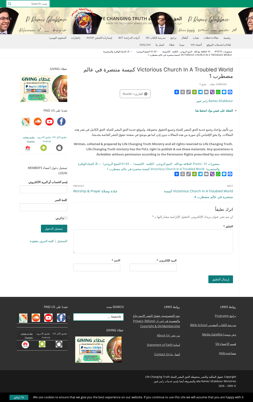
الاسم (116, 260)
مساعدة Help (227, 353)
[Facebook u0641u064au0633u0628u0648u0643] (244, 4)
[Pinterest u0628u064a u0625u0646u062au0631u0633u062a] (204, 4)
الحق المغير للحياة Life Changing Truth (139, 18)
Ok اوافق (19, 397)
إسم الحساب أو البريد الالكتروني (47, 182)
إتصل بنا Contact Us (167, 354)
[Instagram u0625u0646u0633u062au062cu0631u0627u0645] (217, 4)
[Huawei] (184, 4)
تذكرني (60, 218)
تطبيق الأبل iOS (59, 137)
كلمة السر (61, 200)
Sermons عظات (218, 84)
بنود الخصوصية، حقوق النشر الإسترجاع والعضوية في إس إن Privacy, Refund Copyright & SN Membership (156, 321)
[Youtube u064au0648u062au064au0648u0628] (237, 4)
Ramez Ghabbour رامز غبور (214, 101)
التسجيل (62, 241)
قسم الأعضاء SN (225, 344)
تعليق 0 (203, 84)
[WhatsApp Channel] (210, 4)
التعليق (228, 226)
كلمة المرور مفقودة (42, 241)
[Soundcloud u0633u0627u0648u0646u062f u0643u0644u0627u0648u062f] (231, 4)
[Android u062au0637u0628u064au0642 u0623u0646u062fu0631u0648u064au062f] (197, 4)
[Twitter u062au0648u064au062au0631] (224, 4)
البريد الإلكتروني (167, 260)
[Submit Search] (9, 3)
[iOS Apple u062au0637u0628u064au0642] (190, 4)
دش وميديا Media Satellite (219, 334)
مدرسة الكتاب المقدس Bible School (213, 325)
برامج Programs (225, 316)
